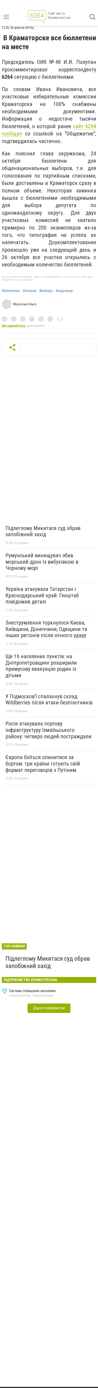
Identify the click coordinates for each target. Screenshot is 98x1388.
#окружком (64, 291)
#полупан (29, 291)
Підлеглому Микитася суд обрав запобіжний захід (42, 531)
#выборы (46, 291)
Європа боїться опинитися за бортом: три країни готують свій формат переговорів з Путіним (42, 763)
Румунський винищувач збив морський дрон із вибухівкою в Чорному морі (41, 561)
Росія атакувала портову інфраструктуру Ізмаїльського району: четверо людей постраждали (48, 729)
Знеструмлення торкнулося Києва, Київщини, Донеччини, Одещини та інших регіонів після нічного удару (46, 629)
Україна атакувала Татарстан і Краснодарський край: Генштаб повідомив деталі (42, 595)
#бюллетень (11, 291)
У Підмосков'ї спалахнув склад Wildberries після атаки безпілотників (49, 699)
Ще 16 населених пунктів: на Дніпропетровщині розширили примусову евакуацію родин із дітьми (41, 666)
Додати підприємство (49, 1008)
